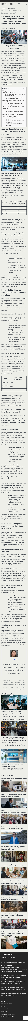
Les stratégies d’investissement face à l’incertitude (14, 112)
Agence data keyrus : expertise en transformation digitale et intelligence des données (14, 713)
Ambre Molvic (11, 28)
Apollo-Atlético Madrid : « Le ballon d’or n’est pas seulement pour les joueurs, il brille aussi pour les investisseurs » (13, 848)
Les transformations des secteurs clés (13, 103)
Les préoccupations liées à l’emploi (13, 105)
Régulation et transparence (11, 109)
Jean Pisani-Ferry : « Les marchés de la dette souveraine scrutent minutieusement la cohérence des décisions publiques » (13, 881)
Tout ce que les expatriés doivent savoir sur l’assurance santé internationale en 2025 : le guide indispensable (12, 933)
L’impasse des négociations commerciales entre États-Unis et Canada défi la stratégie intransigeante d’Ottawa (13, 977)
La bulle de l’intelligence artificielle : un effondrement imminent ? (13, 115)
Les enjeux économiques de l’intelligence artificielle (13, 107)
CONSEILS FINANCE (7, 4)
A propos (3, 1001)
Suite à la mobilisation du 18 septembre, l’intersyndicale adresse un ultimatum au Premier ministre (12, 915)
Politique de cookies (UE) (7, 1016)
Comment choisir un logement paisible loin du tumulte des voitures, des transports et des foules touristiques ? (13, 983)
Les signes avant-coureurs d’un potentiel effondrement (15, 121)
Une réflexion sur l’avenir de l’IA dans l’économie (14, 124)
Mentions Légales (5, 1009)
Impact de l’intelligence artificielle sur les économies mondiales (13, 101)
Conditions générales (6, 1003)
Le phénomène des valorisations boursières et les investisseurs (15, 95)
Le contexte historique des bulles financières (13, 118)
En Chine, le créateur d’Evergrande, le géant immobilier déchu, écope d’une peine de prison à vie (13, 989)
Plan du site (4, 1011)
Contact (3, 1006)
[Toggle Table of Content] (23, 89)
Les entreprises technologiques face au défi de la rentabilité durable (14, 98)
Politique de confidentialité (8, 1014)
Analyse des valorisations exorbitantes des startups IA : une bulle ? (14, 91)
